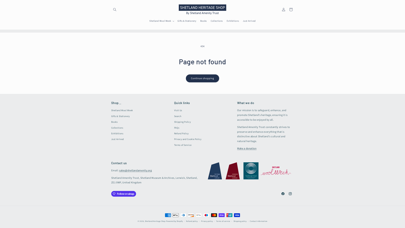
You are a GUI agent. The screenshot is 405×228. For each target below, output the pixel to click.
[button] (114, 9)
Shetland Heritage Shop (155, 221)
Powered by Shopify (174, 221)
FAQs (176, 128)
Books (114, 122)
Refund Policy (181, 133)
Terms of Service (183, 145)
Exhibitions (117, 133)
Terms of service (223, 221)
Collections (117, 128)
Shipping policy (240, 221)
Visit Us (178, 110)
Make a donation (246, 148)
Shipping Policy (182, 122)
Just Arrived (117, 139)
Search (177, 116)
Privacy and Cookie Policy (188, 139)
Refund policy (192, 221)
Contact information (258, 221)
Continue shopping (202, 78)
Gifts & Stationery (120, 116)
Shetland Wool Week (122, 110)
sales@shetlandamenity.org (135, 170)
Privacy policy (207, 221)
